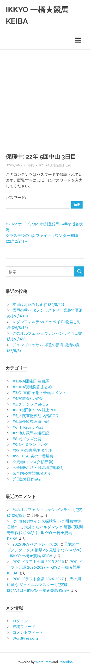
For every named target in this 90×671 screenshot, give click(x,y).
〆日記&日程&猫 (26, 478)
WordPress (43, 661)
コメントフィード (27, 632)
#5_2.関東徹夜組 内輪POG (35, 415)
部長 (31, 165)
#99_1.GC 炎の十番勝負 (33, 455)
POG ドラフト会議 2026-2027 (38, 578)
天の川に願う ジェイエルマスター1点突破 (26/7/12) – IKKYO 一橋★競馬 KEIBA (44, 584)
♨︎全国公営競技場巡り (31, 473)
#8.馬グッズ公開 (26, 438)
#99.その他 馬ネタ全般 (32, 450)
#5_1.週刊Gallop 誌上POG (34, 409)
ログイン (20, 620)
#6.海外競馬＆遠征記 (30, 421)
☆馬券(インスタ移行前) (32, 461)
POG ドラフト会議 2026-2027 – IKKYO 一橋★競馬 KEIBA (44, 567)
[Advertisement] (45, 97)
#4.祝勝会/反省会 (27, 398)
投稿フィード (24, 626)
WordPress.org (25, 637)
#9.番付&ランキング (30, 444)
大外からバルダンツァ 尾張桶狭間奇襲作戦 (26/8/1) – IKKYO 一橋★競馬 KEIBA (45, 532)
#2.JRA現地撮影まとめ (55, 165)
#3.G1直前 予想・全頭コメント (39, 392)
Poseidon (66, 661)
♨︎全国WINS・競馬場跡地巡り (38, 467)
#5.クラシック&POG (30, 403)
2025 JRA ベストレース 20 (35, 544)
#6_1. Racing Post (27, 427)
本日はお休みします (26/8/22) (38, 304)
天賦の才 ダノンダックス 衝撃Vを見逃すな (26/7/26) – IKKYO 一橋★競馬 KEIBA (44, 550)
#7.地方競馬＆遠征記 (30, 432)
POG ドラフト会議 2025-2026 (38, 561)
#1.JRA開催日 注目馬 (30, 380)
